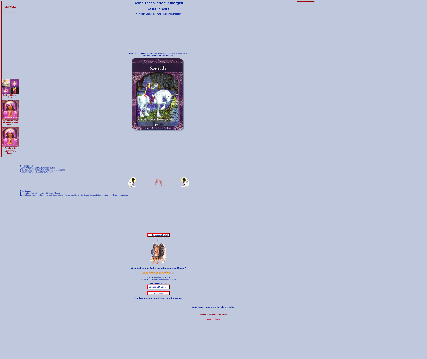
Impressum (204, 314)
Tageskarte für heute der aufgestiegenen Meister (10, 122)
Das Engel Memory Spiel (10, 96)
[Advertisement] (10, 45)
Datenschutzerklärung (218, 314)
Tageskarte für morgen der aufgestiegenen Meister (10, 151)
